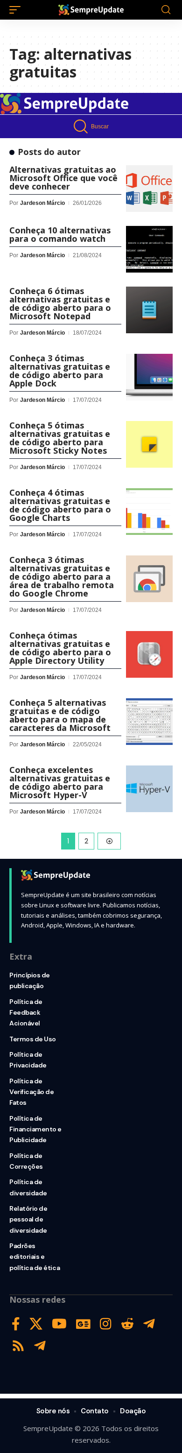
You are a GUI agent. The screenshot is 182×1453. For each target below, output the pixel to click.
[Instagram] (106, 1324)
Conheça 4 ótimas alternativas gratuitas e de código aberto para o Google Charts (60, 505)
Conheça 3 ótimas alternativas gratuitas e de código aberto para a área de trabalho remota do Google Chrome (61, 576)
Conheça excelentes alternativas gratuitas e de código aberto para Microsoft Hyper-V (59, 782)
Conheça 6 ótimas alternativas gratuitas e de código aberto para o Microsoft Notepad (60, 303)
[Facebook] (15, 1324)
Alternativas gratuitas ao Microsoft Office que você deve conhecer (63, 178)
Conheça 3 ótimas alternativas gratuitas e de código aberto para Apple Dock (59, 370)
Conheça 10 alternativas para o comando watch (60, 234)
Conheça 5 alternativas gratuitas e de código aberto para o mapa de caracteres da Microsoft (60, 715)
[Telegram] (149, 1324)
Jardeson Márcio (42, 203)
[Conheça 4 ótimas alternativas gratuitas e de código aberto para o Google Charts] (149, 511)
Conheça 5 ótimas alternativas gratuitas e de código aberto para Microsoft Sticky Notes (59, 438)
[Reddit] (127, 1324)
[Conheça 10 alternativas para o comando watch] (149, 249)
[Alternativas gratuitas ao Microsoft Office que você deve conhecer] (149, 188)
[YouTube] (59, 1324)
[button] (17, 10)
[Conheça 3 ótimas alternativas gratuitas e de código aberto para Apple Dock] (149, 377)
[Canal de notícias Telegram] (40, 1346)
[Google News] (83, 1324)
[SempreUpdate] (91, 10)
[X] (36, 1324)
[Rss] (18, 1346)
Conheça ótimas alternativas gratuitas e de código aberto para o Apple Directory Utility (60, 648)
